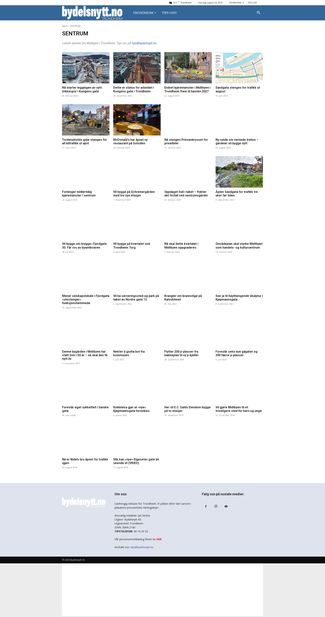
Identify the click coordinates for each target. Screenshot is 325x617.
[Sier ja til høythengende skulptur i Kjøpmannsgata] (239, 276)
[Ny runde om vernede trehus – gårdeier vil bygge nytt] (239, 119)
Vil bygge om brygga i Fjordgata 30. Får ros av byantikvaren (84, 245)
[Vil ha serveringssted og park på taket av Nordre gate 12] (137, 276)
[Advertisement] (162, 589)
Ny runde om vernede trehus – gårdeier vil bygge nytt (237, 141)
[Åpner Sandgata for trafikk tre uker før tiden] (239, 171)
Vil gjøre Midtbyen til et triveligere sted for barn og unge (239, 409)
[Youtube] (226, 506)
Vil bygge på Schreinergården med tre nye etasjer (134, 193)
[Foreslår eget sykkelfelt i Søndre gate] (85, 387)
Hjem (65, 26)
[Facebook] (206, 506)
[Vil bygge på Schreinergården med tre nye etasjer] (137, 171)
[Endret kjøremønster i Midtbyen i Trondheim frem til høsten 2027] (188, 67)
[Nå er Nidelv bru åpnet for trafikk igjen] (85, 439)
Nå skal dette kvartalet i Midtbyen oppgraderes (181, 245)
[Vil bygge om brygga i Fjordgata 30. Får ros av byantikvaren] (85, 224)
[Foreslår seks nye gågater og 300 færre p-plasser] (239, 331)
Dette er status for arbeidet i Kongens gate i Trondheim (133, 89)
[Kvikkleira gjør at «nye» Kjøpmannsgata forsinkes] (137, 387)
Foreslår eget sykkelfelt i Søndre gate (85, 409)
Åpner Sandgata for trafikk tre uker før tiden (237, 193)
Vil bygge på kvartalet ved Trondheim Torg (131, 245)
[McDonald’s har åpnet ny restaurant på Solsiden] (137, 119)
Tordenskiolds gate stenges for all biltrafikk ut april (84, 141)
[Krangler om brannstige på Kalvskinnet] (188, 276)
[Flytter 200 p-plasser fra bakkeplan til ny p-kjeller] (188, 331)
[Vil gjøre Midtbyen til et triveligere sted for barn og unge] (239, 387)
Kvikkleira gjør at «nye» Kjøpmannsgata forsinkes (131, 409)
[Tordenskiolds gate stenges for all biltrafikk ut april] (85, 119)
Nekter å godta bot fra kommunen (129, 353)
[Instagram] (216, 506)
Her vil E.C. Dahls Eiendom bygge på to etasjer (187, 409)
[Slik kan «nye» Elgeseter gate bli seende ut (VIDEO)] (137, 439)
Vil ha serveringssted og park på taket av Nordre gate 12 (136, 297)
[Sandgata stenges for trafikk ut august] (239, 67)
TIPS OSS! (252, 2)
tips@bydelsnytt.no (144, 43)
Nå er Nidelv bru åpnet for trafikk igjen (85, 461)
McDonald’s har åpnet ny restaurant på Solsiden (130, 141)
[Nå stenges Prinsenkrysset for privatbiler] (188, 119)
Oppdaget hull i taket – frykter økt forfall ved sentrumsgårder (186, 193)
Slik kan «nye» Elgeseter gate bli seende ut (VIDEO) (136, 461)
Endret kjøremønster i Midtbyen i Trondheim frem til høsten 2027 (187, 89)
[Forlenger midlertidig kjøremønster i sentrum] (85, 171)
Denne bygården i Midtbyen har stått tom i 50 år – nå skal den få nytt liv (84, 355)
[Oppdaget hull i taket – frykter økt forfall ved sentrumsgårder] (188, 171)
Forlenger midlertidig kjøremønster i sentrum (79, 193)
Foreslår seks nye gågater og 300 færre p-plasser (236, 353)
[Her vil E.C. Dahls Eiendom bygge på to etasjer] (188, 387)
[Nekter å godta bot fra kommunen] (137, 331)
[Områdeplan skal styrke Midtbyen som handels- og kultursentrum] (239, 224)
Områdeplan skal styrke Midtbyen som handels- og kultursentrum (239, 245)
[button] (258, 13)
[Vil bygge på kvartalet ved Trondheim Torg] (137, 224)
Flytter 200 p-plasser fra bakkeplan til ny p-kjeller (181, 353)
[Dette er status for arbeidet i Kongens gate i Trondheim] (137, 67)
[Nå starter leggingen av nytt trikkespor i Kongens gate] (85, 67)
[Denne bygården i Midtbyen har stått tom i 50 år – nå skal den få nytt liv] (85, 331)
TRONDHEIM (235, 2)
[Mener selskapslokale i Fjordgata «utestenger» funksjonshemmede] (85, 276)
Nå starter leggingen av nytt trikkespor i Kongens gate (82, 89)
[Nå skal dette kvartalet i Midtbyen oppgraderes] (188, 224)
